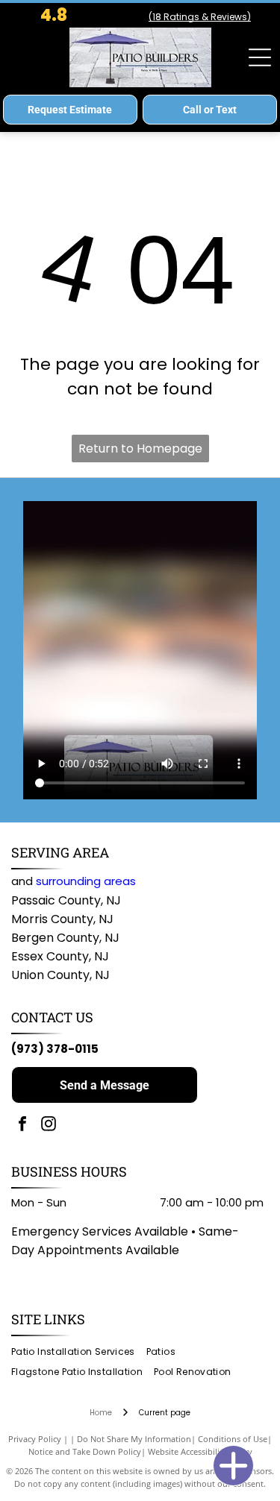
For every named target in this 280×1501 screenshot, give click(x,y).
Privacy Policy (34, 1438)
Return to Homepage (140, 448)
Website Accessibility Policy (200, 1451)
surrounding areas (86, 881)
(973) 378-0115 (55, 1049)
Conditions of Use (232, 1438)
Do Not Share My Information (134, 1438)
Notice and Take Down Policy (84, 1451)
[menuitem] (78, 1352)
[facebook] (22, 1126)
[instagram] (48, 1126)
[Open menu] (260, 57)
